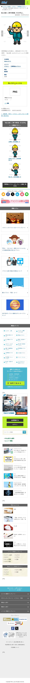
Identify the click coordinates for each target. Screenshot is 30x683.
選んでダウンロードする (15, 83)
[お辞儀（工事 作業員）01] (15, 134)
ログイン (15, 424)
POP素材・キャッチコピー (9, 358)
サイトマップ (12, 590)
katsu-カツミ (7, 61)
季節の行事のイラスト (9, 336)
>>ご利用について (5, 108)
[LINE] (27, 193)
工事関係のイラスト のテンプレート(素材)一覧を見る (15, 185)
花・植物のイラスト (9, 340)
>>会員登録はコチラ (5, 110)
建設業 (6, 71)
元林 (17, 559)
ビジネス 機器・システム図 (21, 331)
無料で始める (16, 383)
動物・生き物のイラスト (21, 340)
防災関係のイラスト (21, 349)
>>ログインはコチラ (16, 110)
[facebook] (8, 193)
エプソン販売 (8, 555)
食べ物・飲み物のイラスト (21, 344)
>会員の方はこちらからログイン (15, 386)
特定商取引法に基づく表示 (11, 644)
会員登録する (15, 420)
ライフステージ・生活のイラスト (21, 362)
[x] (13, 193)
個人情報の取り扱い (18, 642)
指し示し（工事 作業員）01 (15, 177)
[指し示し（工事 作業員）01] (15, 169)
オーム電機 (8, 559)
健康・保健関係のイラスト (9, 349)
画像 (8, 103)
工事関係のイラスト (9, 353)
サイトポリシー (9, 642)
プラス (18, 557)
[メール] (3, 193)
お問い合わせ (18, 588)
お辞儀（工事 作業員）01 (14, 141)
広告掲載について (15, 647)
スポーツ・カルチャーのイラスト (9, 344)
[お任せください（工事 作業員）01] (15, 151)
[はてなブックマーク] (17, 193)
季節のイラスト (21, 335)
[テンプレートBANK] (4, 2)
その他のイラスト (21, 352)
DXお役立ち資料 (9, 438)
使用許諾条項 (21, 644)
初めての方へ (10, 588)
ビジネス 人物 (9, 330)
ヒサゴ (18, 555)
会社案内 (19, 590)
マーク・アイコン (21, 357)
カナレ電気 (8, 561)
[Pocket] (22, 193)
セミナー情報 (8, 440)
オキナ (6, 557)
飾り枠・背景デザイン (9, 362)
